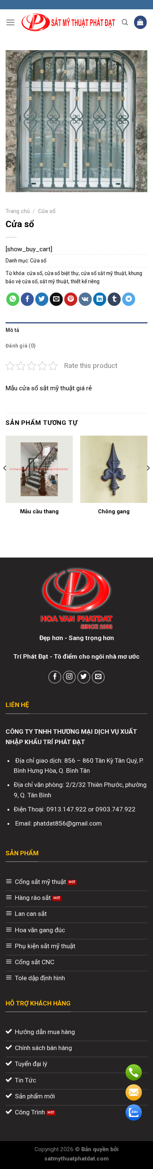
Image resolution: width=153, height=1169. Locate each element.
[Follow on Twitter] (84, 677)
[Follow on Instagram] (69, 677)
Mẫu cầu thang (39, 511)
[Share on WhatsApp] (13, 299)
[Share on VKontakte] (85, 299)
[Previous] (5, 483)
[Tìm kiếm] (125, 22)
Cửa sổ (46, 211)
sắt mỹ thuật (54, 281)
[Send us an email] (98, 677)
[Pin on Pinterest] (71, 299)
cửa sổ (34, 273)
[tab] (76, 330)
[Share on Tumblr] (114, 299)
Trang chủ (18, 211)
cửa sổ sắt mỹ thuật (103, 273)
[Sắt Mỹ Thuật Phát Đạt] (68, 22)
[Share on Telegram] (129, 299)
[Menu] (10, 22)
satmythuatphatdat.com (76, 1158)
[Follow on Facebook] (55, 677)
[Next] (148, 483)
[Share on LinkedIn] (100, 299)
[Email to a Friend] (56, 299)
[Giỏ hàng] (140, 22)
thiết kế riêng (85, 281)
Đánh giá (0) (21, 346)
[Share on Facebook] (27, 299)
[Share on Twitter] (42, 299)
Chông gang (114, 511)
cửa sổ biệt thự (62, 273)
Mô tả (12, 330)
